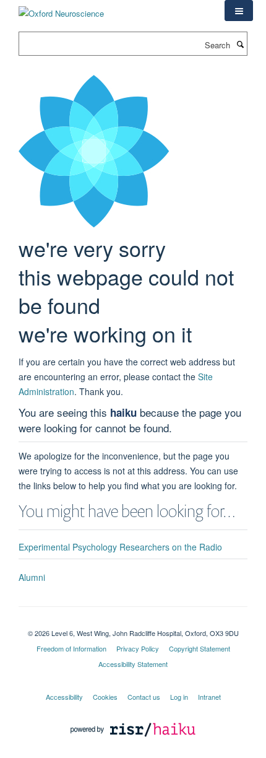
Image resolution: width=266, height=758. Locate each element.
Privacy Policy (137, 648)
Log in (179, 697)
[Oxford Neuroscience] (61, 9)
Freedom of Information (71, 648)
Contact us (143, 697)
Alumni (32, 577)
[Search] (240, 44)
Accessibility (64, 697)
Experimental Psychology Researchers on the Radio (120, 547)
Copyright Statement (199, 648)
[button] (239, 10)
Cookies (105, 697)
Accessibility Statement (133, 664)
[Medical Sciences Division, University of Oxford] (133, 622)
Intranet (209, 697)
